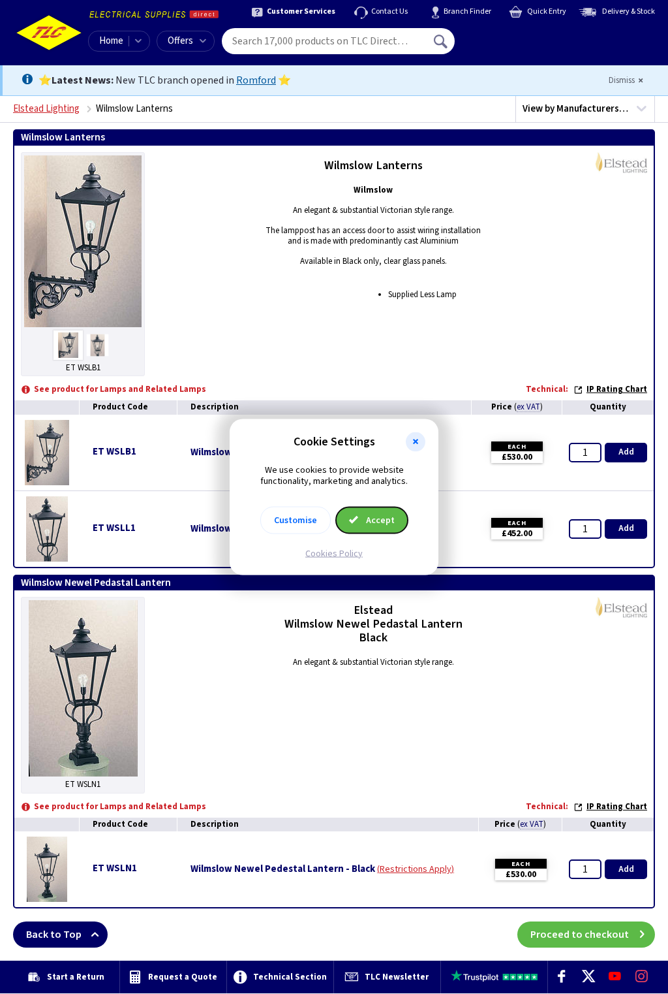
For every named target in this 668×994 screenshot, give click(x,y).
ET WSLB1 (114, 451)
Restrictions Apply (415, 869)
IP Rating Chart (616, 389)
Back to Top (54, 934)
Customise (295, 519)
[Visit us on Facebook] (561, 977)
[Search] (442, 41)
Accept (379, 519)
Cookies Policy (334, 553)
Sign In (524, 36)
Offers (180, 41)
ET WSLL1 (114, 528)
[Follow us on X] (588, 977)
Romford (256, 80)
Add (626, 451)
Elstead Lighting (46, 109)
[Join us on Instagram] (641, 977)
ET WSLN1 (115, 868)
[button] (415, 442)
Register (514, 46)
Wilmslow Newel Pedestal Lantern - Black (282, 869)
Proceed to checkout (579, 934)
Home (111, 41)
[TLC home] (49, 32)
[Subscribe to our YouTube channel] (614, 977)
